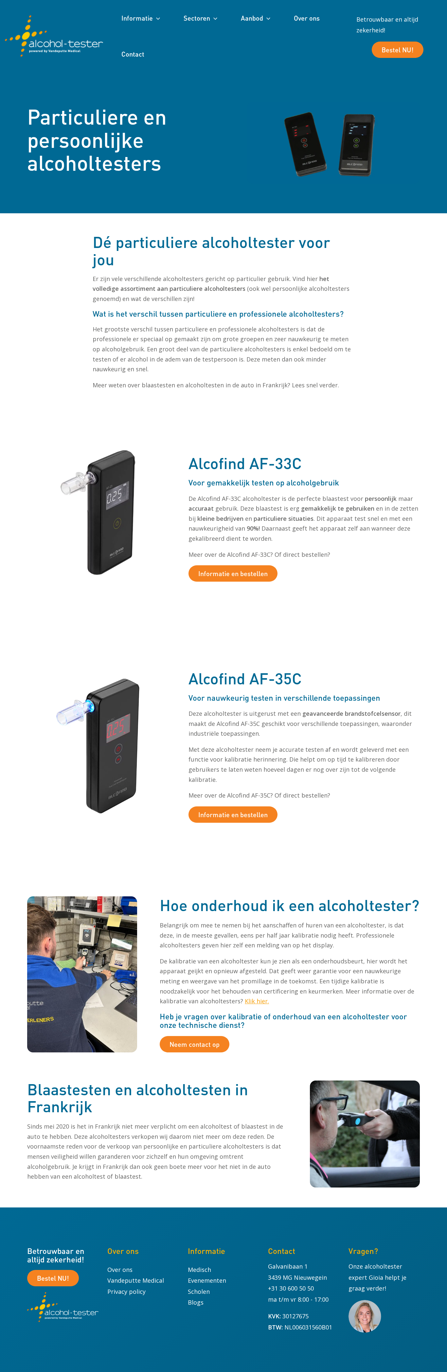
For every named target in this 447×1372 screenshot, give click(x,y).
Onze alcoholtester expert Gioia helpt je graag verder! (377, 1277)
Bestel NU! (398, 49)
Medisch (199, 1270)
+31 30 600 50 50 (291, 1288)
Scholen (199, 1291)
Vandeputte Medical (135, 1280)
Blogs (196, 1302)
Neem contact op (195, 1044)
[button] (156, 18)
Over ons (120, 1270)
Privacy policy (126, 1291)
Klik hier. (257, 1001)
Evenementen (207, 1280)
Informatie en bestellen (233, 573)
